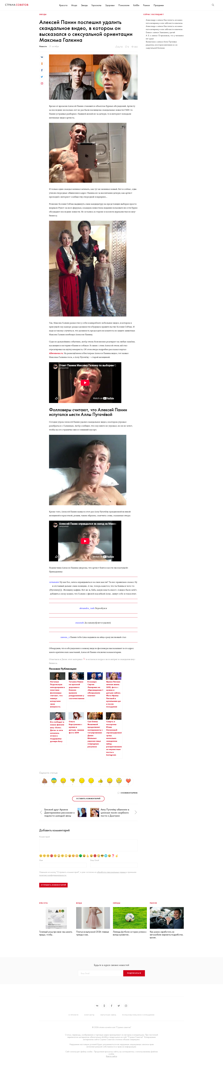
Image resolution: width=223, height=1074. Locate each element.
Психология (123, 5)
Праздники (159, 5)
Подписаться (134, 973)
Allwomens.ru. (56, 353)
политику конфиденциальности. (53, 875)
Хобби (136, 5)
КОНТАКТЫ (89, 1015)
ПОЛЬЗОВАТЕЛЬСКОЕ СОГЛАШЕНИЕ (138, 1015)
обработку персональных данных (111, 872)
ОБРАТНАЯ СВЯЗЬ (108, 1015)
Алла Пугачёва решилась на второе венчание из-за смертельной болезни (161, 44)
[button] (41, 812)
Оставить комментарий (88, 799)
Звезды (84, 5)
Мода (74, 5)
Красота (63, 5)
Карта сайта (111, 1056)
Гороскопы (96, 5)
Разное (146, 5)
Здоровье (109, 5)
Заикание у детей (167, 32)
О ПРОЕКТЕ (74, 1015)
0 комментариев (129, 793)
